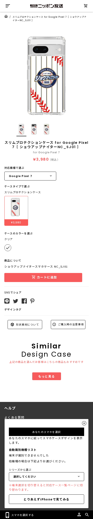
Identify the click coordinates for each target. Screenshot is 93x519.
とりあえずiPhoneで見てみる (46, 499)
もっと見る (46, 376)
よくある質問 (14, 417)
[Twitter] (15, 301)
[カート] (85, 7)
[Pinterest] (32, 301)
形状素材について (27, 324)
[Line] (7, 301)
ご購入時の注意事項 (70, 324)
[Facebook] (24, 301)
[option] (46, 75)
